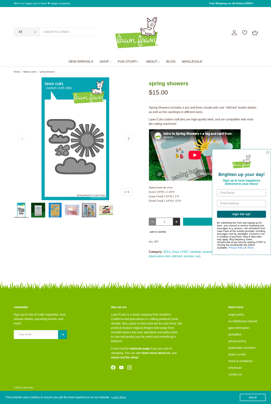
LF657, (184, 251)
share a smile (237, 354)
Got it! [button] (253, 397)
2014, (167, 251)
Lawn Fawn (27, 387)
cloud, (175, 251)
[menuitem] (81, 61)
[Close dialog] (268, 152)
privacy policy (237, 341)
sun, (198, 256)
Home (17, 72)
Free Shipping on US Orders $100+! (231, 3)
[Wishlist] (245, 33)
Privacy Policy (236, 247)
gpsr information (238, 327)
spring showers (47, 72)
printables (234, 334)
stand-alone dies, (160, 256)
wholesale (235, 367)
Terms (250, 247)
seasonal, (208, 251)
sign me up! (241, 214)
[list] (75, 138)
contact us (235, 374)
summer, (189, 256)
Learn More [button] (118, 397)
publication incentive (241, 347)
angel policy (236, 314)
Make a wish (29, 72)
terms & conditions (240, 361)
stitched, (177, 256)
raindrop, (196, 251)
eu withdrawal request (242, 321)
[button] (255, 33)
